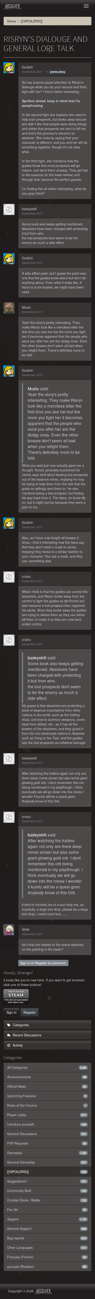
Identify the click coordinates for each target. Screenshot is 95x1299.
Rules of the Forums (46, 1105)
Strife (26, 929)
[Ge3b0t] (10, 67)
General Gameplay (46, 1162)
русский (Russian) (46, 1266)
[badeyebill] (10, 209)
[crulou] (10, 577)
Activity (17, 1045)
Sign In (25, 963)
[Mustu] (10, 307)
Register (41, 963)
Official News (46, 1086)
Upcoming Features (46, 1095)
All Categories (46, 1067)
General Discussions (46, 1133)
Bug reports (46, 1238)
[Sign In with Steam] (16, 996)
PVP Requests (46, 1143)
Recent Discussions (26, 1035)
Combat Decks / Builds (46, 1200)
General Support (46, 1228)
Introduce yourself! (46, 1124)
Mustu (26, 307)
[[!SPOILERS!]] (57, 72)
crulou (26, 576)
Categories (20, 1025)
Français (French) (46, 1257)
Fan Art (46, 1209)
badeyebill (29, 208)
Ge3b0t (27, 67)
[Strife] (10, 930)
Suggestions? (46, 1181)
